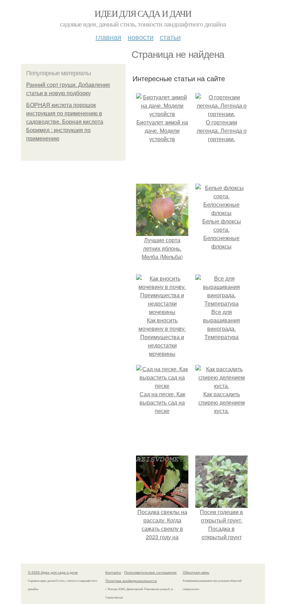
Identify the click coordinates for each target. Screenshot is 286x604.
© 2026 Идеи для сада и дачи (53, 572)
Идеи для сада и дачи (143, 13)
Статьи (170, 37)
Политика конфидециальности (131, 580)
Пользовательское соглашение (150, 572)
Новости (140, 37)
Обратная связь (196, 572)
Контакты (113, 572)
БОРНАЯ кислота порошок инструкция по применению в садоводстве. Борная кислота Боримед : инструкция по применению (64, 122)
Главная (108, 37)
